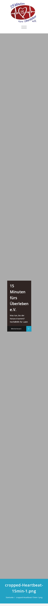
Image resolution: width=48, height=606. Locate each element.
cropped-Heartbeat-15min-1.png (29, 597)
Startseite (10, 597)
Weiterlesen (16, 329)
